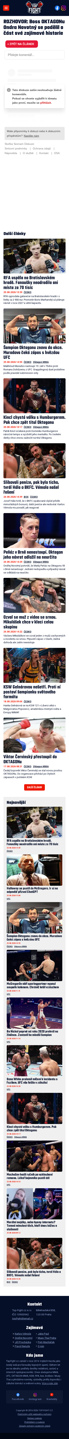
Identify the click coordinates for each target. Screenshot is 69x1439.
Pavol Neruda (22, 1346)
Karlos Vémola (23, 1333)
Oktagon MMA (41, 362)
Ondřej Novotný (23, 1337)
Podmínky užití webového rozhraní (34, 1414)
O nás (41, 1346)
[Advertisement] (34, 193)
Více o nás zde (50, 1383)
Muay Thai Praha (47, 1337)
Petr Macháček (46, 1342)
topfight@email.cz (22, 1318)
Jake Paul (43, 1333)
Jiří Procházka (23, 1342)
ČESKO (27, 292)
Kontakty (52, 1399)
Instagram (35, 1399)
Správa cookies (34, 1418)
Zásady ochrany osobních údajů (34, 1426)
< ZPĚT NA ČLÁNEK (20, 44)
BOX (26, 497)
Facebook (18, 1399)
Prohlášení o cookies (34, 1422)
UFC (8, 899)
